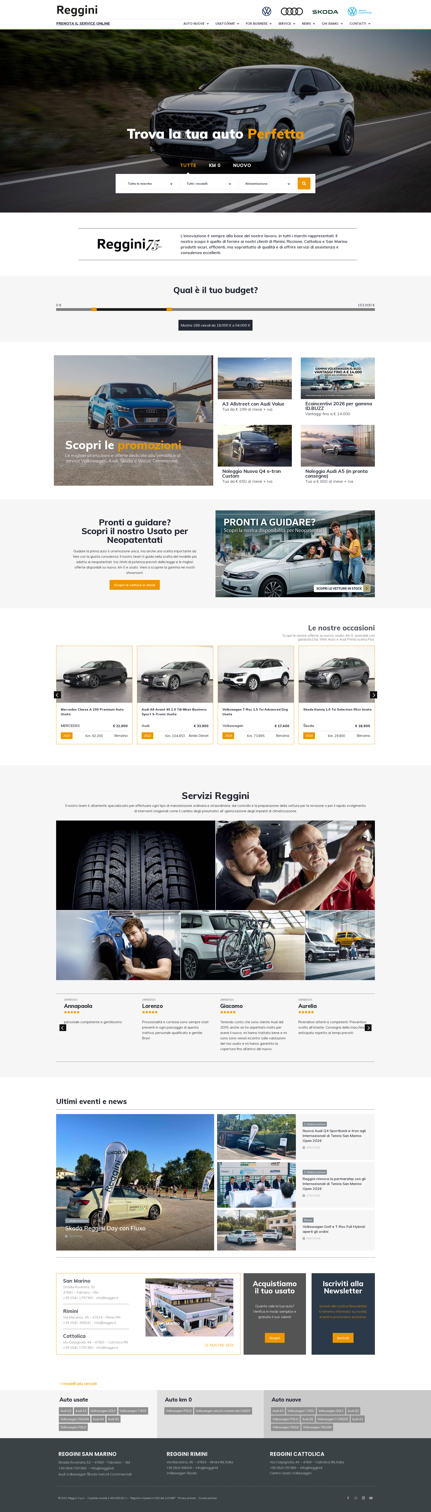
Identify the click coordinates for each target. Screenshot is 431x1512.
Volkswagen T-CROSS (332, 1419)
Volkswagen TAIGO (286, 1427)
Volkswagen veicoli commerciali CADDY (223, 1411)
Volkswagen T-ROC (133, 1411)
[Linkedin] (363, 1498)
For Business (256, 23)
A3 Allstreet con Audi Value (253, 404)
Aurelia (151, 1006)
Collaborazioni (77, 1221)
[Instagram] (355, 1498)
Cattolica (74, 1336)
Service (284, 23)
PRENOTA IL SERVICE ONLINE (83, 23)
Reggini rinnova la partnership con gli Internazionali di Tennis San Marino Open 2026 (334, 1183)
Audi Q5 (113, 1419)
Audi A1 (357, 1419)
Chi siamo (330, 23)
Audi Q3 (65, 1411)
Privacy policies (187, 1498)
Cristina (230, 1006)
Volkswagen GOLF (103, 1411)
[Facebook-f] (348, 1498)
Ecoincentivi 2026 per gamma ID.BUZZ (338, 406)
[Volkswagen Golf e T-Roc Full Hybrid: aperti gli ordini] (256, 1230)
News (306, 23)
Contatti (358, 23)
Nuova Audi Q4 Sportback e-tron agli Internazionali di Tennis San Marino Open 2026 (334, 1135)
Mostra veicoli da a (215, 325)
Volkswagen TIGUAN (74, 1419)
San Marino (76, 1281)
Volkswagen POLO (73, 1427)
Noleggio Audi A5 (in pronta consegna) (336, 473)
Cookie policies (207, 1498)
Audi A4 (98, 1419)
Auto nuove (194, 23)
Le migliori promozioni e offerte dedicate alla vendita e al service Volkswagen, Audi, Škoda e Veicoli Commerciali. (123, 457)
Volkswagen (71, 725)
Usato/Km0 (225, 23)
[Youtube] (371, 1498)
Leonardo (310, 1006)
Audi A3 (80, 1411)
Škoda (147, 725)
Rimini (70, 1311)
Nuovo (242, 165)
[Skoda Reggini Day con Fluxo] (135, 1182)
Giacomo (75, 1006)
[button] (135, 585)
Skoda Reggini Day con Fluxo (105, 1228)
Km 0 (215, 165)
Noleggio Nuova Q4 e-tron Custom (251, 473)
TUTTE (188, 165)
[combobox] (149, 183)
